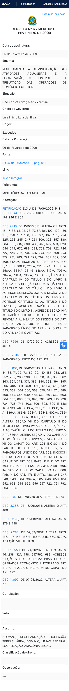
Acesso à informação (55, 4)
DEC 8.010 (9, 368)
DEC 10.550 (11, 550)
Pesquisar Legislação (53, 14)
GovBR (6, 4)
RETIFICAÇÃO (11, 208)
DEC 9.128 (10, 519)
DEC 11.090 (10, 579)
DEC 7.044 (9, 213)
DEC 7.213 (9, 226)
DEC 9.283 (10, 532)
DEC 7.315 (10, 355)
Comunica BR (28, 4)
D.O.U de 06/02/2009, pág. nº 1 (24, 163)
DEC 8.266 (10, 505)
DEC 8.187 (9, 497)
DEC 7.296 (10, 341)
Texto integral (12, 178)
